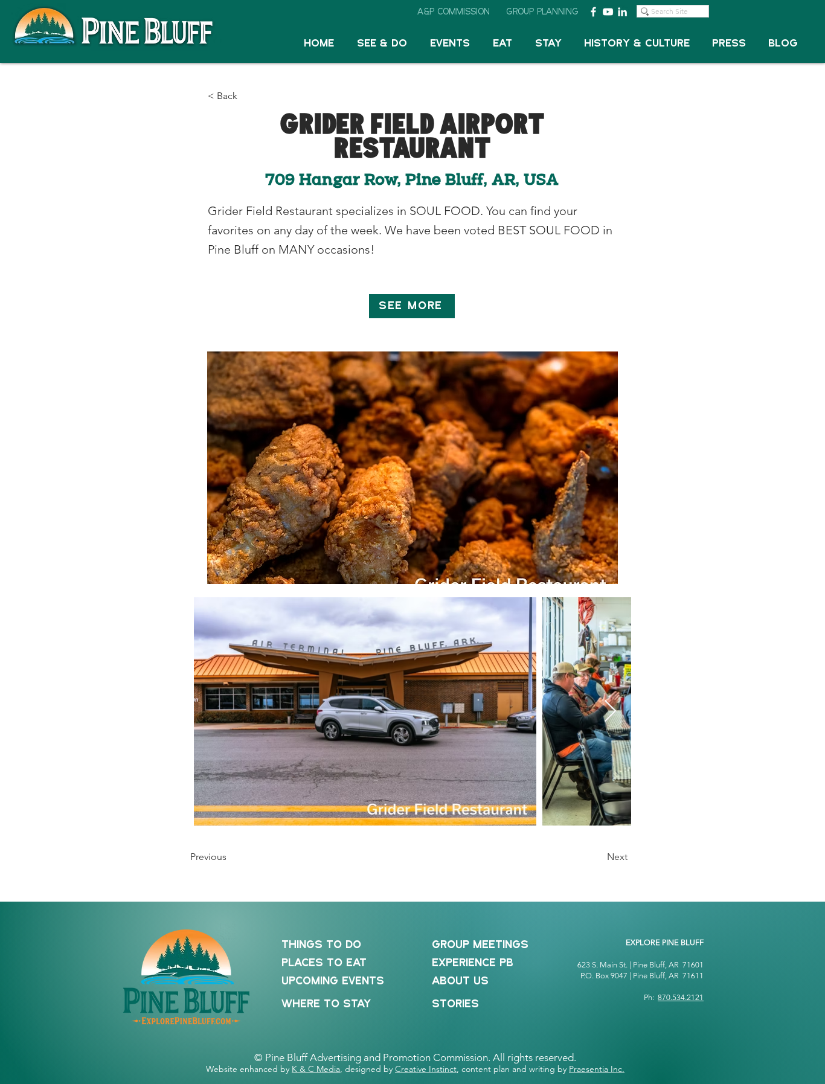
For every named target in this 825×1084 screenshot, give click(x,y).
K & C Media (316, 1068)
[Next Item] (610, 711)
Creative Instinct (426, 1068)
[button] (382, 44)
